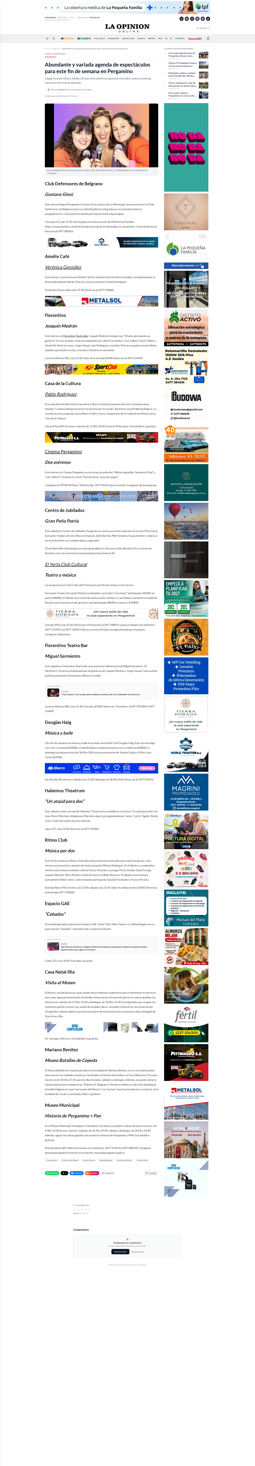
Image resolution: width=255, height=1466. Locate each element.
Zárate (141, 38)
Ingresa (76, 1213)
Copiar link (109, 1173)
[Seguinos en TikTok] (208, 19)
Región (151, 38)
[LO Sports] (67, 38)
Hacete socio (120, 1251)
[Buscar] (53, 38)
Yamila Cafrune (89, 1160)
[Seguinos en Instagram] (192, 19)
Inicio (47, 49)
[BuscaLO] (194, 38)
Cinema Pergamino (63, 451)
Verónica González (63, 267)
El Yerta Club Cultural (66, 564)
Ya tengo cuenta (137, 1251)
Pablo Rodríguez (61, 394)
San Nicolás (128, 38)
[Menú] (47, 38)
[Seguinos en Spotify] (203, 19)
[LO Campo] (83, 38)
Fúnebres (180, 38)
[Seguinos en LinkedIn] (197, 19)
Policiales (99, 38)
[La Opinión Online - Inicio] (127, 28)
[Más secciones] (169, 38)
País (160, 38)
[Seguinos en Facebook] (187, 19)
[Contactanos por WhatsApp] (181, 19)
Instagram (94, 1173)
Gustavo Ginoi (142, 1160)
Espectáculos (52, 1160)
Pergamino (113, 38)
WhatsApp (54, 1173)
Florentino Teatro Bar (75, 336)
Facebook (78, 1173)
